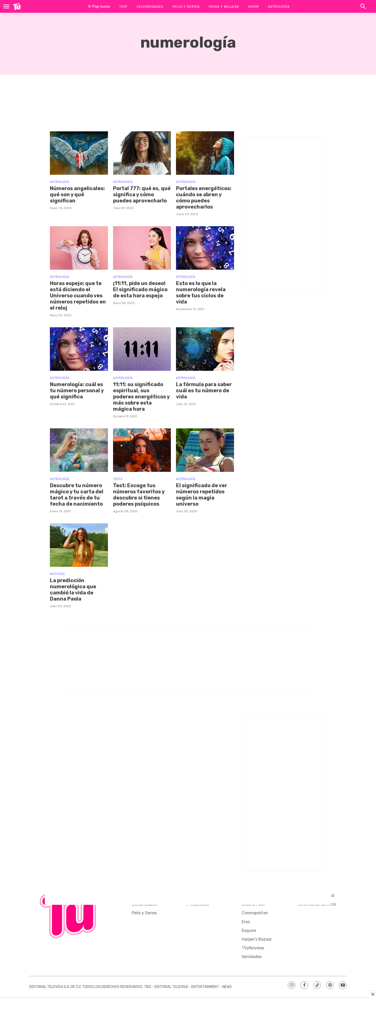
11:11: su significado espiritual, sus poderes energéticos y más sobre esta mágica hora (141, 396)
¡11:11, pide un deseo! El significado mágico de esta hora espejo (140, 289)
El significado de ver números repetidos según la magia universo (201, 494)
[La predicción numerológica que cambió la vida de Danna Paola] (79, 545)
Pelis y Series (186, 6)
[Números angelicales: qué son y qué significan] (79, 153)
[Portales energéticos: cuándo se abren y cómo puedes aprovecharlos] (205, 153)
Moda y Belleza (224, 6)
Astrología (279, 6)
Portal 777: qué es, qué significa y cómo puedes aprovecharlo (142, 194)
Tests (118, 479)
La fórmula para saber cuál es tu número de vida (204, 390)
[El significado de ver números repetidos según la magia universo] (205, 450)
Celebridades (150, 6)
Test (123, 6)
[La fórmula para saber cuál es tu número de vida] (205, 349)
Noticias (57, 574)
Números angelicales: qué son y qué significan (77, 194)
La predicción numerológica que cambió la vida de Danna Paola (73, 589)
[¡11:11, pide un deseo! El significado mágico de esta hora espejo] (142, 248)
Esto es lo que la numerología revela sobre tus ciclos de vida (201, 292)
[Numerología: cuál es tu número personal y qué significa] (79, 349)
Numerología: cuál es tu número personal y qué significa (77, 390)
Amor (253, 6)
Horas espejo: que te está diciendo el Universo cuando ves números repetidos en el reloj (78, 295)
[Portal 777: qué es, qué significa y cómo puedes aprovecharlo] (142, 153)
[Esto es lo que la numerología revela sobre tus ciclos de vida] (205, 248)
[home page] (17, 6)
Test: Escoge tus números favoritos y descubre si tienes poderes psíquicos (138, 494)
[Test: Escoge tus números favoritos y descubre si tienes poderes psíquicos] (142, 450)
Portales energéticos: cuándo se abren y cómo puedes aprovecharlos (203, 197)
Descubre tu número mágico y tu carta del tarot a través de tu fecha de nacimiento (76, 494)
